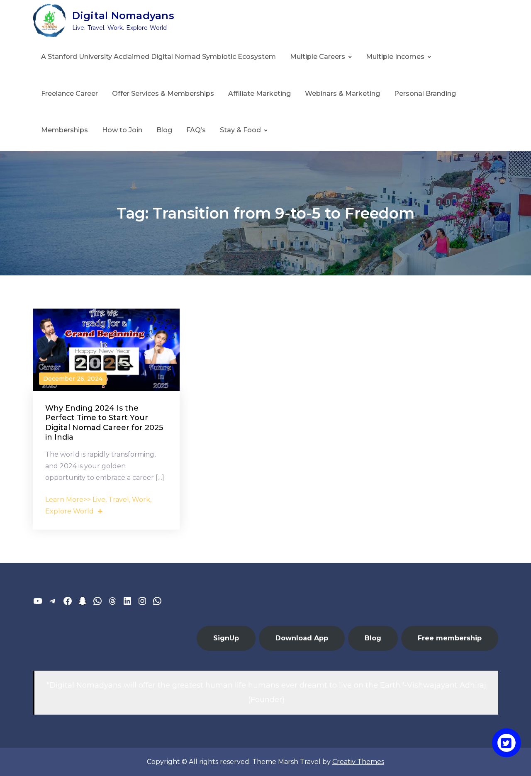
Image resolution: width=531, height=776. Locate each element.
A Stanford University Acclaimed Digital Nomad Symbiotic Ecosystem (158, 57)
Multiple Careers (317, 57)
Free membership (450, 638)
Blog (164, 130)
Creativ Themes (358, 762)
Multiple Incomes (395, 57)
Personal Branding (425, 93)
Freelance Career (69, 93)
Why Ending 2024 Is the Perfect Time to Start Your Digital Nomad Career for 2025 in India (104, 423)
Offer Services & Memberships (163, 93)
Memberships (64, 130)
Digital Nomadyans (123, 16)
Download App (301, 638)
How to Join (122, 130)
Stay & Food (240, 130)
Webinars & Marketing (342, 93)
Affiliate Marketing (259, 93)
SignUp (226, 638)
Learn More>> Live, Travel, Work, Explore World (98, 505)
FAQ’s (196, 130)
